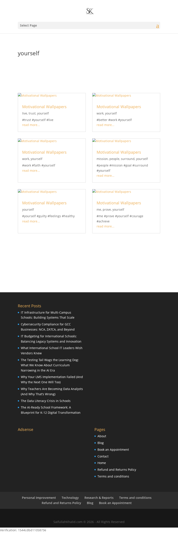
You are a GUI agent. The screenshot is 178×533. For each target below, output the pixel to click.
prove (107, 209)
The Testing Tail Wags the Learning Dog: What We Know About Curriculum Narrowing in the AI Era (50, 365)
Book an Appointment (113, 449)
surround (128, 159)
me (99, 209)
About (101, 436)
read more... (31, 125)
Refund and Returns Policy (116, 469)
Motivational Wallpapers (44, 106)
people (114, 159)
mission (102, 159)
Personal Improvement (39, 498)
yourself (43, 113)
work (100, 113)
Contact (103, 456)
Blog (100, 443)
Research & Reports (99, 498)
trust (32, 113)
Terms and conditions (113, 476)
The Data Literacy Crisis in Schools (46, 401)
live (24, 113)
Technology (70, 498)
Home (101, 463)
